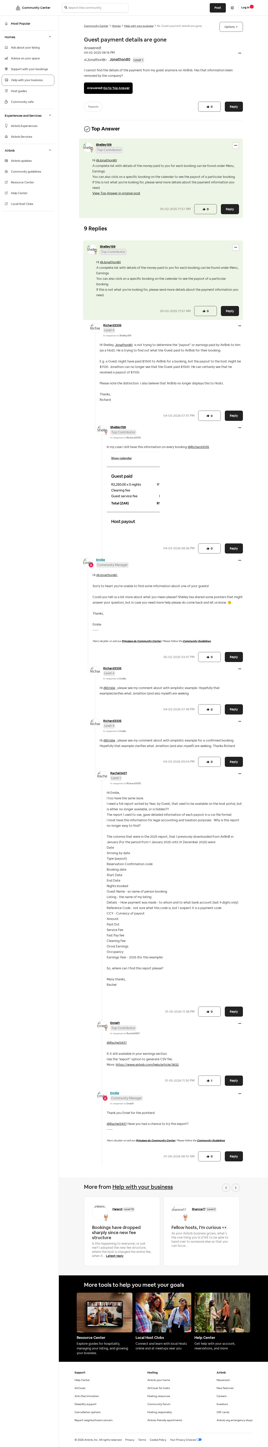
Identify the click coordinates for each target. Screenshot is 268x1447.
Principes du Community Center (141, 641)
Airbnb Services (21, 136)
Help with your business (27, 80)
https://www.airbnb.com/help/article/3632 (147, 1064)
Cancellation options (87, 1412)
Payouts (93, 106)
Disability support (86, 1404)
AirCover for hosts (158, 1388)
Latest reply (115, 1256)
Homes (116, 26)
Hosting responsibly (159, 1412)
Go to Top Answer (116, 88)
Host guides (19, 91)
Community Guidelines (197, 641)
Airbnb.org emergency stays (234, 1420)
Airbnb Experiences (24, 126)
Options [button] (229, 27)
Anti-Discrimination (87, 1396)
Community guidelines (26, 171)
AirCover (80, 1388)
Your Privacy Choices (183, 1440)
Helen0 (117, 1209)
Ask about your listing (25, 47)
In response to (117, 335)
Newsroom (223, 1380)
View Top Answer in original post (116, 193)
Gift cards (223, 1412)
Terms (142, 1440)
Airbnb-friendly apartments (164, 1420)
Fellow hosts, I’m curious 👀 (199, 1227)
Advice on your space (25, 58)
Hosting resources (158, 1396)
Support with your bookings (29, 69)
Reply (234, 107)
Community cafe (22, 102)
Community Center (96, 26)
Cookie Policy (158, 1440)
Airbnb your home (158, 1380)
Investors (222, 1404)
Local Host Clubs (22, 204)
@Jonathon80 (106, 160)
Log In (245, 7)
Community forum (158, 1404)
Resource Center (22, 182)
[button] (240, 53)
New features (225, 1388)
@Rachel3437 (117, 1042)
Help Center (19, 193)
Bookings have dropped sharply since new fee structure (116, 1232)
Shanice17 (198, 1209)
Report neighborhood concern (94, 1420)
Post (217, 8)
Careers (221, 1396)
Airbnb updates (21, 160)
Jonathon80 (120, 59)
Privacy (129, 1440)
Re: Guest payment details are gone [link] (179, 26)
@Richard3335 (198, 447)
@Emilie (109, 688)
